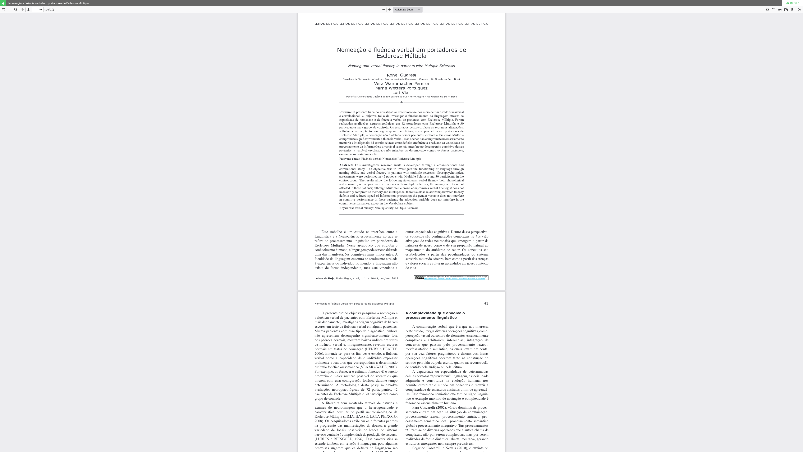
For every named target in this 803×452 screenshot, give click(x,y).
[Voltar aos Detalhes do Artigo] (3, 3)
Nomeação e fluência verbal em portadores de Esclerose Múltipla (48, 3)
